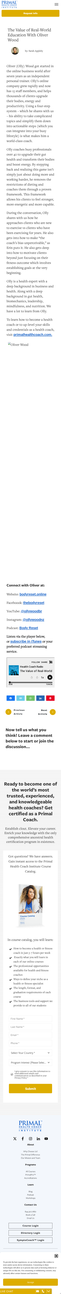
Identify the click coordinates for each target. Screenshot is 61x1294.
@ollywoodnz (33, 620)
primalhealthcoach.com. (32, 335)
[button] (56, 1256)
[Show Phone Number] (43, 1291)
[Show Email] (38, 1291)
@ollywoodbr (31, 611)
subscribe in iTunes (26, 641)
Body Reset (28, 628)
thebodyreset (33, 603)
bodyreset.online (33, 594)
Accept (30, 1282)
